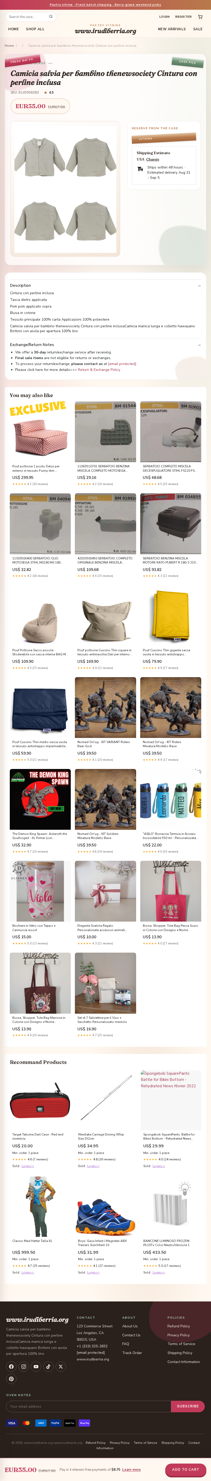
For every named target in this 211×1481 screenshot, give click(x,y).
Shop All (35, 29)
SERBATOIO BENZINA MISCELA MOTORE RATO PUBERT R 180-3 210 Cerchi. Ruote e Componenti (169, 560)
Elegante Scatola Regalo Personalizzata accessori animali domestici (101, 928)
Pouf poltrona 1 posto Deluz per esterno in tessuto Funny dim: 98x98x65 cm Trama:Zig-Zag (35, 468)
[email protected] (122, 363)
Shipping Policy (180, 1352)
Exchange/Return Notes (32, 344)
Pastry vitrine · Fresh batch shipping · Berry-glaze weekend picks (105, 5)
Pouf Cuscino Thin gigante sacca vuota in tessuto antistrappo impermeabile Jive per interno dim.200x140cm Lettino (166, 652)
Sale (198, 29)
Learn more (131, 1469)
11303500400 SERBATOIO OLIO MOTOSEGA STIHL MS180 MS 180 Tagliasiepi (36, 560)
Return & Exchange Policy (99, 369)
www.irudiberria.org (105, 29)
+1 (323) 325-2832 (92, 1346)
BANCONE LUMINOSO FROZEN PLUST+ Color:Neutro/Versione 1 (166, 1243)
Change (152, 159)
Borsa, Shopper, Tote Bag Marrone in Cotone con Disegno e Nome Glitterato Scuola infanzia (38, 1020)
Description (20, 285)
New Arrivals (172, 29)
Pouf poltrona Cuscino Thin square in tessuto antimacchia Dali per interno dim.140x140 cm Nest (104, 652)
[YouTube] (36, 1366)
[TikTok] (48, 1366)
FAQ (125, 1343)
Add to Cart (185, 1469)
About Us (130, 1326)
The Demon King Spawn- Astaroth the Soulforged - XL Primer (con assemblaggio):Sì (39, 836)
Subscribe (188, 1406)
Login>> (28, 1166)
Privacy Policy (179, 1335)
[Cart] (200, 17)
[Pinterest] (11, 1379)
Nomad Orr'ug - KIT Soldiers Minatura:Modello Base (98, 836)
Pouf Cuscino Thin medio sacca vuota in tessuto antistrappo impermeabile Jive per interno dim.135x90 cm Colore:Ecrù (39, 744)
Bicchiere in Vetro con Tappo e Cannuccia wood (33, 928)
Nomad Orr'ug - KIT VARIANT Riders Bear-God (103, 744)
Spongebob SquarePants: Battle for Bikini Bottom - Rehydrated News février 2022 (169, 1136)
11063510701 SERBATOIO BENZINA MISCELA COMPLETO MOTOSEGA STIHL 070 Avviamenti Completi (103, 468)
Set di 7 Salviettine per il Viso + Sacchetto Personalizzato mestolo (102, 1020)
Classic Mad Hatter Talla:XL (32, 1241)
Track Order (132, 1352)
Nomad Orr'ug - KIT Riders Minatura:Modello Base (162, 744)
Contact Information (184, 1361)
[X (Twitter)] (61, 1366)
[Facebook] (11, 1366)
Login (164, 17)
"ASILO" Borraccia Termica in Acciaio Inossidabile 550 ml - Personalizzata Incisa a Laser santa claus (169, 836)
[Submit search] (51, 17)
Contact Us (131, 1335)
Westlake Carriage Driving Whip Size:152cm (101, 1136)
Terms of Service (181, 1343)
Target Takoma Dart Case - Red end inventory (37, 1136)
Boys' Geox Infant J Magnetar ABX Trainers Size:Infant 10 (102, 1243)
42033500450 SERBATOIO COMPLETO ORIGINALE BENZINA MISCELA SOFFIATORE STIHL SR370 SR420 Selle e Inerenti (105, 560)
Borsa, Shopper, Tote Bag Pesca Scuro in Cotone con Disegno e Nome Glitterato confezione (170, 928)
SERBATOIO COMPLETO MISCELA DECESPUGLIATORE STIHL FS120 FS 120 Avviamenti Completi (169, 468)
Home (13, 29)
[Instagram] (24, 1366)
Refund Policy (179, 1326)
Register (183, 17)
